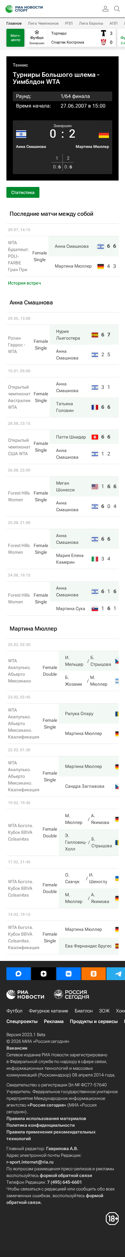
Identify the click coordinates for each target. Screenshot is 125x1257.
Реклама (53, 1021)
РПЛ (69, 23)
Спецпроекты (22, 1021)
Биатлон (84, 1011)
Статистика (23, 192)
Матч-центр (16, 38)
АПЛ (114, 23)
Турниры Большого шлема (54, 74)
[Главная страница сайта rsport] (38, 9)
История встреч (24, 283)
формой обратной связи (66, 1175)
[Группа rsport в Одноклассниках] (93, 973)
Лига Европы (91, 23)
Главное (13, 23)
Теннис (20, 65)
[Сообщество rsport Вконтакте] (68, 973)
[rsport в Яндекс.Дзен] (43, 973)
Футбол (14, 1011)
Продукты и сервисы (94, 1021)
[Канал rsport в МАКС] (18, 973)
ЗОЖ (104, 1011)
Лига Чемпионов (43, 23)
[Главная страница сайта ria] (7, 9)
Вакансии (16, 1048)
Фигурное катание (48, 1011)
